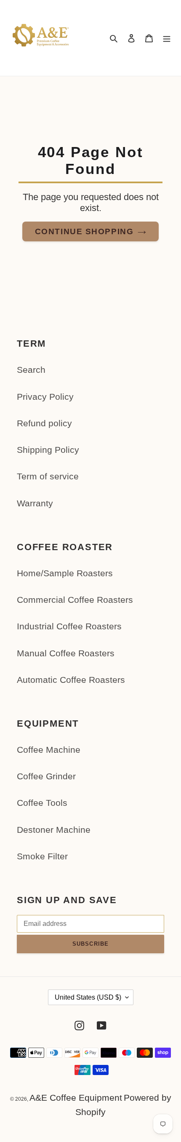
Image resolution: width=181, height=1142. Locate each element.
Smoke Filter (42, 856)
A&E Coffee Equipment (75, 1097)
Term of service (48, 476)
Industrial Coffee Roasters (69, 626)
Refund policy (44, 423)
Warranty (35, 503)
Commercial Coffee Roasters (75, 599)
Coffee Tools (42, 803)
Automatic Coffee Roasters (71, 680)
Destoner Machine (53, 829)
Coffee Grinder (46, 776)
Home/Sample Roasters (65, 573)
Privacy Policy (45, 396)
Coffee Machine (48, 749)
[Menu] (167, 38)
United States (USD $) (88, 997)
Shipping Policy (48, 450)
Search (31, 369)
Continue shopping (84, 231)
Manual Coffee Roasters (65, 653)
